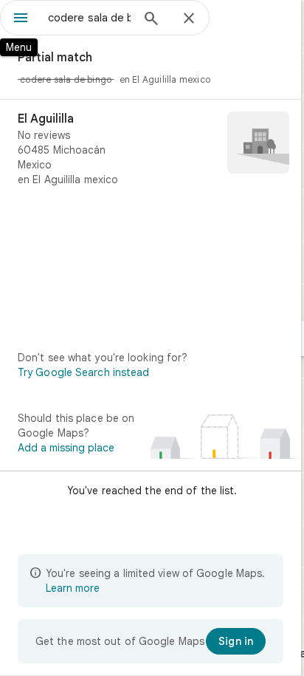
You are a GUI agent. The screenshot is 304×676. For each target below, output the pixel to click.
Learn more (73, 588)
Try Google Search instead (84, 372)
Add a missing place (66, 447)
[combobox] (89, 18)
